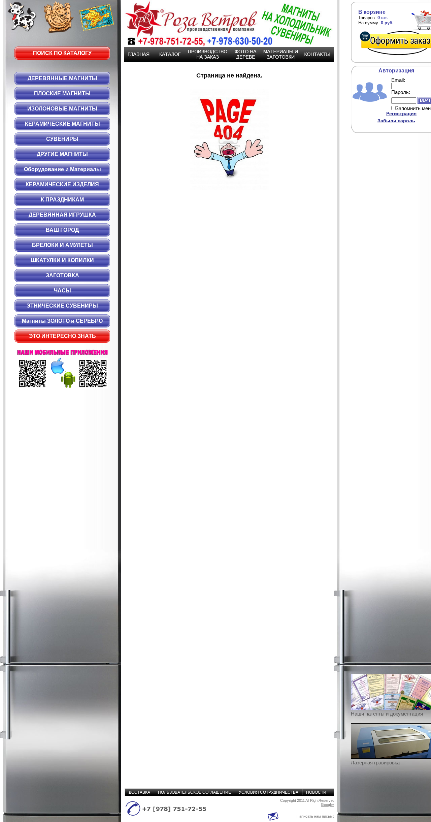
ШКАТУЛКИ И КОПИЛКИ (62, 260)
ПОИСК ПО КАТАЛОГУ (62, 53)
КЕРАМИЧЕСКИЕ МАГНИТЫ (62, 124)
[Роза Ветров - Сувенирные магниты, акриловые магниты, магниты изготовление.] (225, 23)
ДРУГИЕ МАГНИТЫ (62, 154)
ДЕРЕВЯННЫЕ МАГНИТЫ (62, 78)
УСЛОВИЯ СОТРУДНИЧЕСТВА (268, 792)
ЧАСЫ (62, 290)
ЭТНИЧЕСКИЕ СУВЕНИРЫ (62, 306)
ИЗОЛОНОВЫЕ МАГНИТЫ (62, 109)
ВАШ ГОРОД (62, 230)
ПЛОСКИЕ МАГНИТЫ (62, 93)
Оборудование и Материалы (62, 169)
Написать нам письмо (316, 816)
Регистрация (401, 113)
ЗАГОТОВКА (62, 275)
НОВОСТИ (316, 792)
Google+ (328, 804)
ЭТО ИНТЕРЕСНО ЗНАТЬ (62, 336)
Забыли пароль (396, 120)
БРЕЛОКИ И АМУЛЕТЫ (62, 245)
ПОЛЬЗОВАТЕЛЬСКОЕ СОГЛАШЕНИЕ (194, 792)
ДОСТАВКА (139, 792)
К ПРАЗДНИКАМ (62, 199)
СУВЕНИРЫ (62, 139)
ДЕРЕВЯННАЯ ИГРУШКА (62, 215)
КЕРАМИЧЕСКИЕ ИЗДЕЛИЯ (62, 184)
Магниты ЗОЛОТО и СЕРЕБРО (62, 321)
